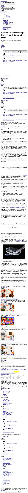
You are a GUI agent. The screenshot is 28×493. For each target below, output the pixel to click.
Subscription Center (5, 374)
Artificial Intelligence (7, 408)
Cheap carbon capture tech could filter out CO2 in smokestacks (13, 369)
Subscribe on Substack (5, 388)
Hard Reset (5, 399)
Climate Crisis (3, 368)
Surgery (2, 47)
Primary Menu (3, 11)
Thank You (5, 28)
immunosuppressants (5, 234)
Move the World (6, 23)
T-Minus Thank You (7, 27)
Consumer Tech (6, 413)
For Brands (8, 16)
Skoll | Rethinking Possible (8, 24)
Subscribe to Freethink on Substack (8, 373)
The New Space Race (7, 414)
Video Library (6, 29)
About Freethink (6, 391)
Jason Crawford (4, 302)
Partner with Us (6, 392)
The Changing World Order (9, 412)
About (4, 14)
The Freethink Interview (8, 400)
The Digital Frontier (7, 409)
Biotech (4, 416)
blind (22, 134)
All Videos (5, 18)
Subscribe (3, 6)
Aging (2, 325)
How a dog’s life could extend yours (8, 326)
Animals (2, 45)
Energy (4, 411)
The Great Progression (7, 403)
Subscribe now (4, 124)
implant (25, 175)
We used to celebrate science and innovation (10, 341)
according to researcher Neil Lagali (17, 207)
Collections (5, 21)
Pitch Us (5, 395)
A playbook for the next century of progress (9, 299)
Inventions (3, 46)
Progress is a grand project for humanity (9, 312)
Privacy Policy (9, 17)
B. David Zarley (4, 331)
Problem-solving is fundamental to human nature (10, 355)
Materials (5, 415)
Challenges (5, 20)
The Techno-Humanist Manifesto (7, 297)
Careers (7, 15)
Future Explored (6, 402)
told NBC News (20, 240)
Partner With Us (6, 481)
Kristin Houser (5, 41)
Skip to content (4, 1)
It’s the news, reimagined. (8, 22)
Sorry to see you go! (7, 25)
